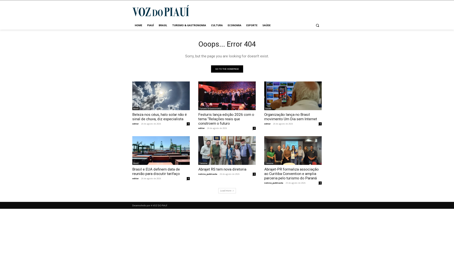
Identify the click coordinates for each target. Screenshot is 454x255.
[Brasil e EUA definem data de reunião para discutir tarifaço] (161, 150)
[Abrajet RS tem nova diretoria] (227, 150)
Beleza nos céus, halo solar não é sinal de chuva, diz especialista (159, 116)
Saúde (268, 108)
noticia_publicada (207, 174)
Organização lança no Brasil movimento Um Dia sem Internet (290, 116)
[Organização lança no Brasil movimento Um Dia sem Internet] (293, 95)
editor (135, 123)
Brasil (136, 108)
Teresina (203, 163)
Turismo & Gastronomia (210, 108)
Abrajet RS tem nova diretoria (222, 169)
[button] (317, 25)
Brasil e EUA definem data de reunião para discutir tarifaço (156, 171)
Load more (225, 190)
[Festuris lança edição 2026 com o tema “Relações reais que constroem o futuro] (227, 95)
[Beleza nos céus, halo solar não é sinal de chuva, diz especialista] (161, 95)
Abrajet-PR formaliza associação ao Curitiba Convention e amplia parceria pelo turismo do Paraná (291, 173)
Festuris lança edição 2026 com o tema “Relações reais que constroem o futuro (226, 119)
